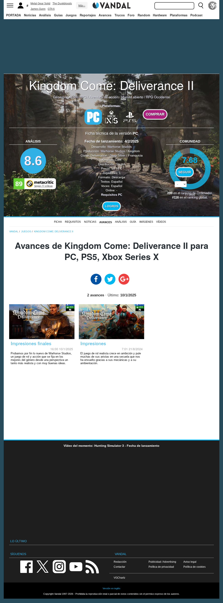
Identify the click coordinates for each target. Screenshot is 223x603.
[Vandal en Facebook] (26, 566)
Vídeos (161, 221)
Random (144, 15)
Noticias (30, 15)
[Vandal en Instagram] (59, 566)
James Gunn (38, 8)
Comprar (155, 114)
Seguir (184, 172)
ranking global (197, 197)
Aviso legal (189, 561)
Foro (131, 15)
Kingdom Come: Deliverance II (111, 84)
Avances (105, 15)
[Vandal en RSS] (92, 566)
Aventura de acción (104, 96)
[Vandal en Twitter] (43, 566)
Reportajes (88, 15)
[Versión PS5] (130, 116)
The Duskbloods (62, 3)
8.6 (33, 161)
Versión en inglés (111, 588)
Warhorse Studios (119, 146)
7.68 (190, 159)
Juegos (71, 15)
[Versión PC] (93, 117)
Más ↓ (81, 5)
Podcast (196, 15)
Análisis (45, 15)
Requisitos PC (111, 194)
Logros (111, 206)
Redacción (120, 561)
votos (190, 194)
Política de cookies (194, 566)
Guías (58, 15)
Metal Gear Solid (40, 3)
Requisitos (73, 221)
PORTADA (13, 15)
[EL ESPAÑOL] (212, 5)
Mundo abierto (132, 96)
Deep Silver (117, 155)
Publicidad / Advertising (162, 561)
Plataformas (179, 15)
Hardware (160, 15)
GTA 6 (51, 8)
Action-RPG (78, 96)
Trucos (120, 15)
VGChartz (119, 577)
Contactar (119, 566)
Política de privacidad (161, 566)
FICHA (58, 221)
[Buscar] (201, 5)
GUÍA (133, 221)
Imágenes (146, 221)
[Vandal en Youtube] (76, 566)
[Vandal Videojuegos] (111, 5)
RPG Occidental (158, 96)
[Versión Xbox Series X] (111, 116)
